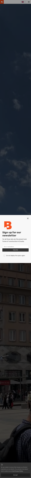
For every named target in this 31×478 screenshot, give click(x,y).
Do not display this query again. (15, 255)
